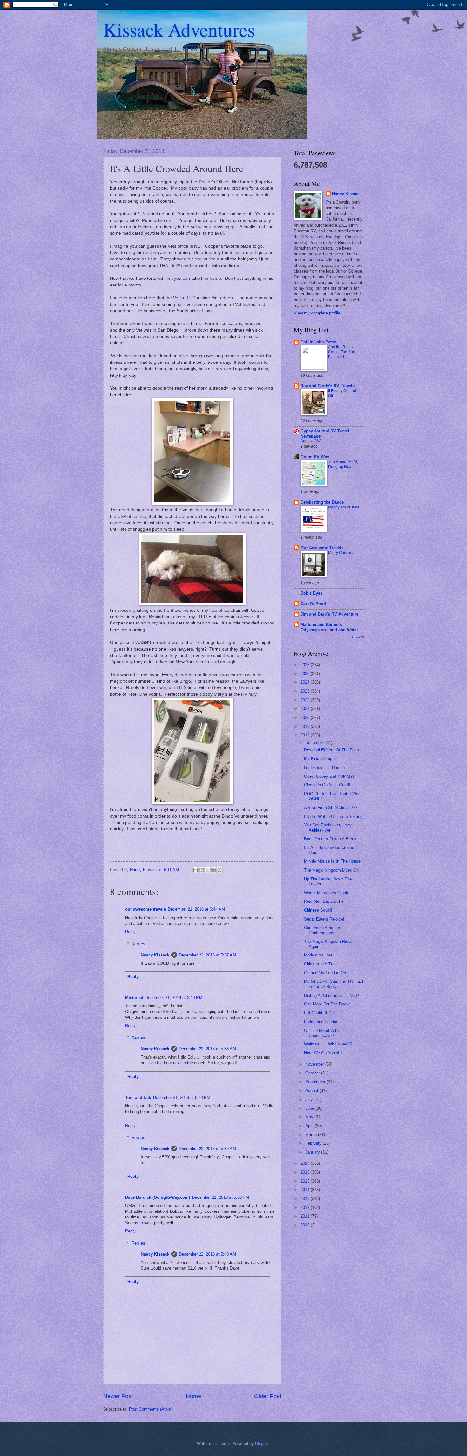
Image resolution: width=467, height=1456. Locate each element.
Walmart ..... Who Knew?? (328, 1044)
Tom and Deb (138, 1097)
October (313, 1073)
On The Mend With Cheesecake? (321, 1033)
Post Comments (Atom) (151, 1409)
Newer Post (118, 1396)
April (310, 1125)
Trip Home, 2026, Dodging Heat (343, 464)
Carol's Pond (313, 603)
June (310, 1108)
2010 (306, 1225)
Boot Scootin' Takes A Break (330, 839)
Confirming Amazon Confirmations (322, 930)
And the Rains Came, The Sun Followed (341, 352)
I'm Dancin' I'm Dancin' (324, 767)
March (311, 1134)
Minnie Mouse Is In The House (332, 861)
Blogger (262, 1443)
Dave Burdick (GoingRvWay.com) (157, 1197)
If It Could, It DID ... (322, 1013)
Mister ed (134, 997)
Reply (130, 931)
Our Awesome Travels (322, 547)
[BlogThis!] (201, 870)
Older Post (267, 1396)
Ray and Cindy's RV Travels (328, 385)
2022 (306, 700)
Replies (138, 944)
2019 (306, 726)
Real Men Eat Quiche (323, 901)
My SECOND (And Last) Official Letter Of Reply (333, 984)
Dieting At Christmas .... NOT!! (332, 995)
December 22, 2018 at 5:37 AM (207, 955)
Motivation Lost (318, 955)
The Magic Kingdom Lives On (331, 870)
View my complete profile (317, 313)
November (315, 1064)
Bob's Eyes (311, 593)
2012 (306, 1207)
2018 (306, 735)
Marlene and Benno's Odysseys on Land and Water (329, 627)
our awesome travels (145, 909)
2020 (306, 717)
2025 (306, 673)
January (313, 1152)
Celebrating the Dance (322, 502)
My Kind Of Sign (319, 758)
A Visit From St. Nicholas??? (330, 807)
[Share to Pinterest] (219, 870)
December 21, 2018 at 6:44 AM (196, 909)
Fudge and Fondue (321, 1021)
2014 (306, 1189)
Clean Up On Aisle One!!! (327, 785)
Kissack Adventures (179, 29)
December (315, 742)
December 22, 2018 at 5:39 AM (207, 1148)
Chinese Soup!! (318, 910)
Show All (357, 637)
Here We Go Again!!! (323, 1053)
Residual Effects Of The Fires (331, 750)
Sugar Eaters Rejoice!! (325, 919)
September (316, 1082)
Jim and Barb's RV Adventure (329, 614)
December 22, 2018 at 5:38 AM (207, 1048)
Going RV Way (315, 456)
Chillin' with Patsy (318, 342)
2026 (306, 664)
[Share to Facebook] (213, 870)
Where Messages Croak (326, 892)
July (309, 1099)
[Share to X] (207, 870)
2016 (306, 1172)
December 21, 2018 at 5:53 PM (220, 1197)
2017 (306, 1163)
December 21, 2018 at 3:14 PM (173, 997)
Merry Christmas (342, 552)
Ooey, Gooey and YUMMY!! (329, 776)
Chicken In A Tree (320, 964)
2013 (306, 1198)
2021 (306, 708)
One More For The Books (327, 1004)
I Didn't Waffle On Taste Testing (333, 816)
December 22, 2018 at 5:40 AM (207, 1254)
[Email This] (195, 870)
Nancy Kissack (155, 955)
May (310, 1116)
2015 (306, 1181)
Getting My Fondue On (325, 972)
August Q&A (311, 441)
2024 (306, 682)
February (314, 1143)
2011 (306, 1216)
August (312, 1090)
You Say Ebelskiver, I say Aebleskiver (328, 827)
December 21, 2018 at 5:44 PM (181, 1097)
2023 (306, 691)
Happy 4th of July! (343, 507)
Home (193, 1396)
